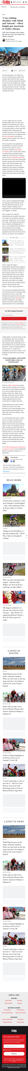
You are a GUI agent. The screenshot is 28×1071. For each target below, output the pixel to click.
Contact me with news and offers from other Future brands (14, 1050)
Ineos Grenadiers (9, 136)
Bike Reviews (21, 1019)
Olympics (20, 1003)
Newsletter (23, 70)
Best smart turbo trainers (7, 1012)
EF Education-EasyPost (17, 157)
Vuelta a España (12, 385)
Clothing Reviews (20, 1022)
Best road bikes (7, 1009)
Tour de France (8, 1000)
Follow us (15, 70)
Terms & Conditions (12, 1060)
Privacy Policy (19, 1059)
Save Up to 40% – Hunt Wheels (17, 7)
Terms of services (19, 322)
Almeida (17, 298)
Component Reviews (7, 1022)
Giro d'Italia (19, 1000)
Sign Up (14, 1054)
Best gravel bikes (20, 1009)
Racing (3, 14)
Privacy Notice (20, 324)
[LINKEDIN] (11, 461)
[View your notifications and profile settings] (11, 2)
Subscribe (19, 2)
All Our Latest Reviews (7, 1019)
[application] (14, 186)
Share (6, 70)
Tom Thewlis (11, 39)
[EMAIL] (14, 461)
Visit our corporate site (21, 1065)
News (20, 41)
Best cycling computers (21, 1012)
